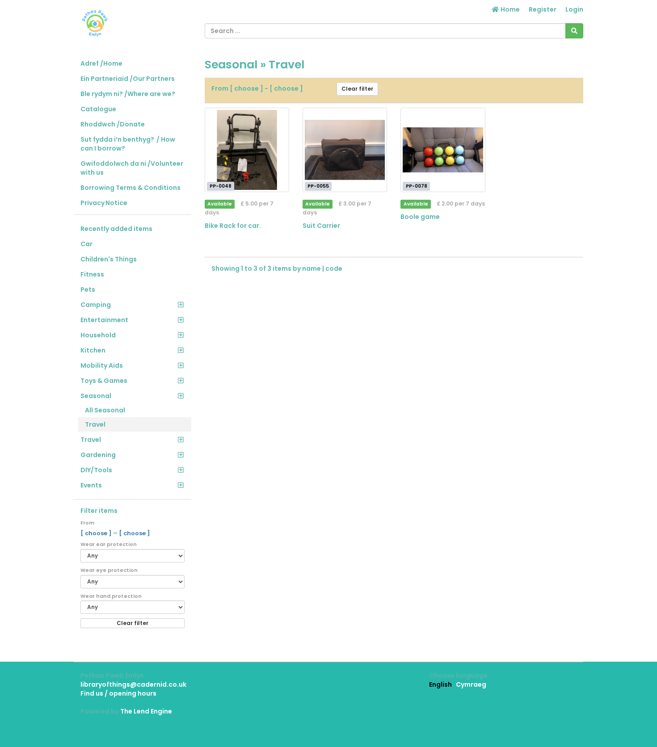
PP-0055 (318, 186)
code (333, 268)
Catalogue (98, 109)
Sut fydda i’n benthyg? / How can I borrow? (127, 144)
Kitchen (92, 350)
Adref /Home (101, 63)
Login (574, 9)
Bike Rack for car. (233, 225)
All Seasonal (105, 410)
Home (509, 9)
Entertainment (104, 319)
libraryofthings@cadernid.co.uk (133, 684)
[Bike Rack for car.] (247, 150)
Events (91, 485)
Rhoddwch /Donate (112, 124)
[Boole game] (443, 150)
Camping (95, 304)
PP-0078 (416, 186)
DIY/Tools (96, 470)
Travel (95, 424)
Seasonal (95, 395)
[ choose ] (96, 533)
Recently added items (116, 228)
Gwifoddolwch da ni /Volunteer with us (131, 168)
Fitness (92, 274)
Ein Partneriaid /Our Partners (127, 78)
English (440, 684)
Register (542, 9)
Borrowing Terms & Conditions (130, 187)
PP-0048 (221, 186)
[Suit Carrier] (345, 150)
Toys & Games (103, 380)
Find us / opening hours (118, 693)
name (312, 268)
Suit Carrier (321, 225)
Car (86, 243)
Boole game (420, 216)
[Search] (574, 30)
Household (98, 335)
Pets (87, 289)
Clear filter (132, 623)
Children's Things (108, 259)
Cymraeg (471, 684)
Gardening (98, 454)
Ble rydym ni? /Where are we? (127, 93)
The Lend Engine (146, 711)
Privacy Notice (103, 202)
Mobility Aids (101, 365)
